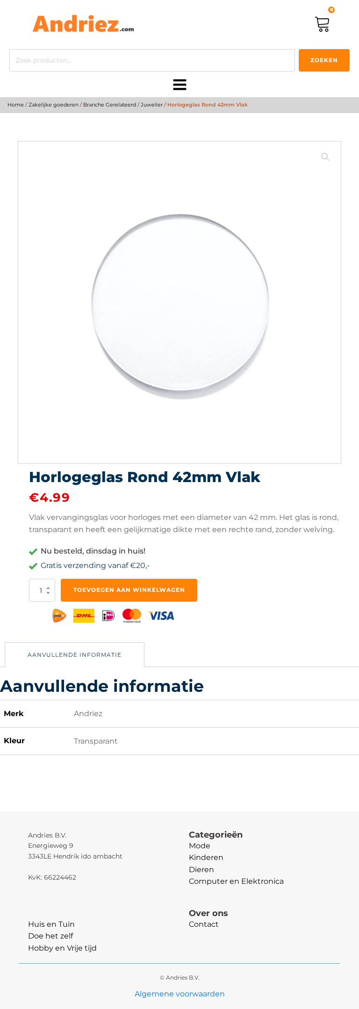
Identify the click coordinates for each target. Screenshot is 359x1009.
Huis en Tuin (51, 924)
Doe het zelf (50, 935)
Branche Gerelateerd (109, 104)
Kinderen (206, 857)
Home (15, 104)
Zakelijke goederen (54, 104)
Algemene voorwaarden (180, 993)
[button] (325, 157)
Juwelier (152, 104)
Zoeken (324, 60)
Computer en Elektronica (236, 881)
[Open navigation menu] (179, 85)
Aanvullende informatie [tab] (75, 654)
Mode (199, 845)
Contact (204, 924)
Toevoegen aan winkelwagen (129, 589)
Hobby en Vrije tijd (62, 948)
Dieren (201, 869)
